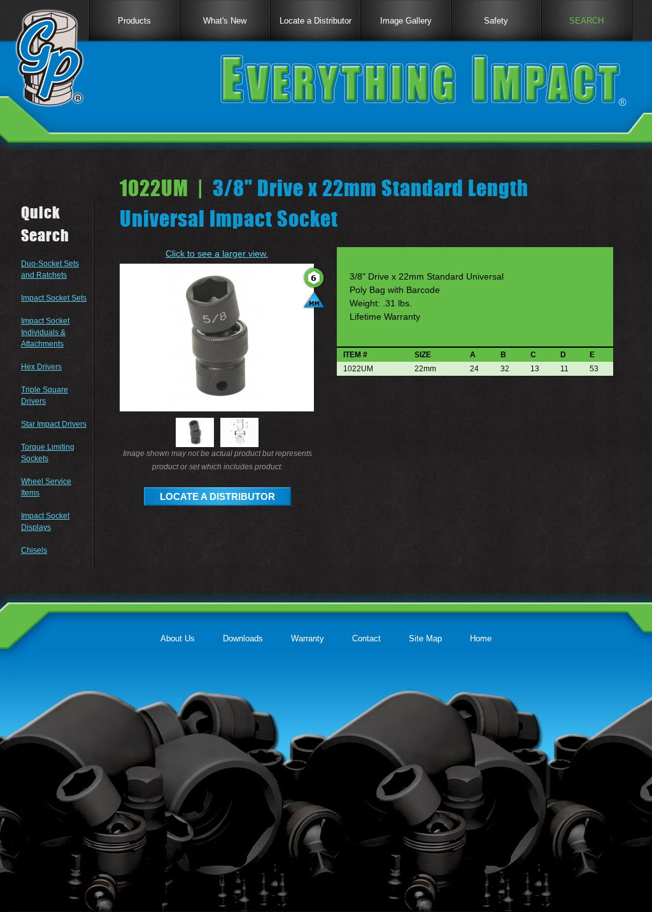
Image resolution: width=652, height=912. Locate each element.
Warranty (307, 638)
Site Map (425, 638)
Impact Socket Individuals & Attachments (45, 332)
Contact (366, 638)
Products (134, 20)
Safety (496, 20)
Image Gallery (406, 20)
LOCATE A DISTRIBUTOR (217, 496)
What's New (224, 20)
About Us (177, 638)
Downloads (243, 638)
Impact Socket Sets (54, 298)
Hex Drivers (41, 366)
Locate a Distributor (315, 20)
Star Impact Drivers (54, 424)
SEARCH (586, 20)
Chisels (34, 550)
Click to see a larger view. (217, 253)
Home (481, 638)
